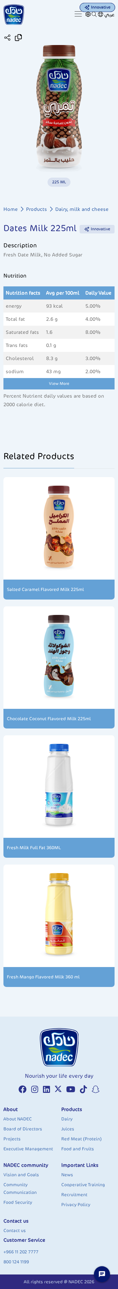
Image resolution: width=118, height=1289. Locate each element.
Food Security (17, 1202)
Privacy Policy (75, 1204)
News (67, 1174)
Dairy (66, 1119)
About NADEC (17, 1119)
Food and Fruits (77, 1149)
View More (59, 383)
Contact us (14, 1230)
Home (10, 209)
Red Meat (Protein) (81, 1139)
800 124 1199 (16, 1262)
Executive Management (28, 1149)
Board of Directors (22, 1129)
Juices (67, 1129)
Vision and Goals (21, 1174)
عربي (109, 14)
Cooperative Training (83, 1184)
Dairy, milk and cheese (82, 209)
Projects (12, 1139)
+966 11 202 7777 (20, 1252)
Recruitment (74, 1194)
